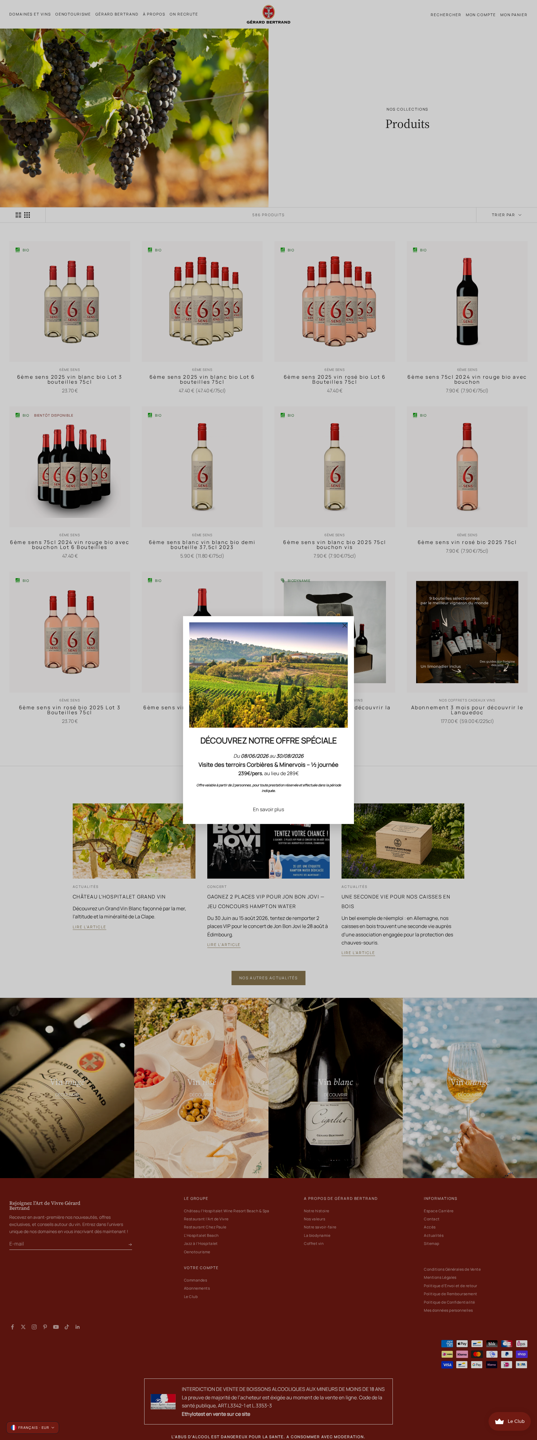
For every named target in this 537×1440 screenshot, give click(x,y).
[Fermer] (344, 625)
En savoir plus (268, 809)
